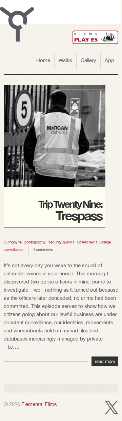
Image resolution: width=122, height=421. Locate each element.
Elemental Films (39, 404)
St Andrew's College (94, 242)
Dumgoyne (13, 242)
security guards (61, 242)
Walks (65, 60)
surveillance (13, 250)
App (109, 60)
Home (43, 60)
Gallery (88, 60)
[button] (17, 24)
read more (105, 361)
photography (35, 242)
